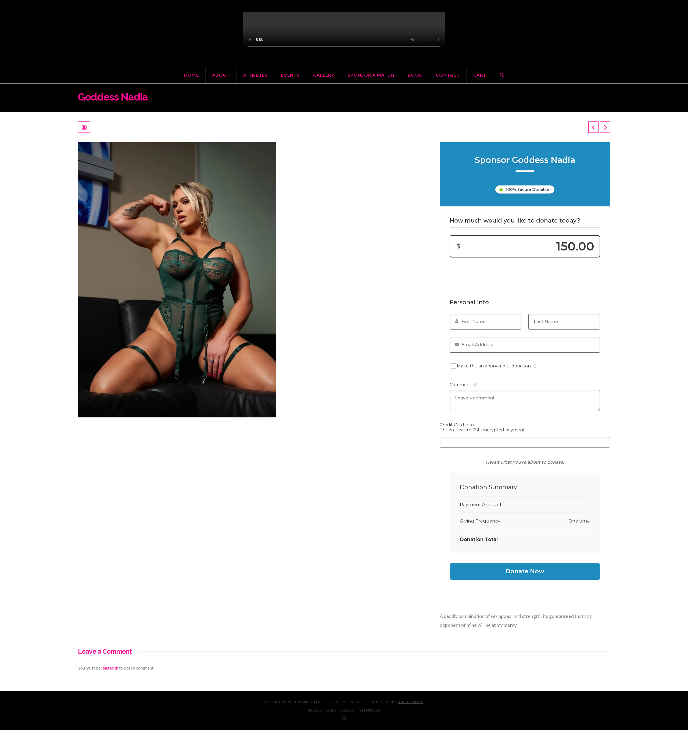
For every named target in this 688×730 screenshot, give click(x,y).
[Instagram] (344, 718)
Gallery (347, 709)
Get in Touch (370, 709)
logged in (109, 667)
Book (331, 709)
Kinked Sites (410, 702)
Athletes (315, 709)
